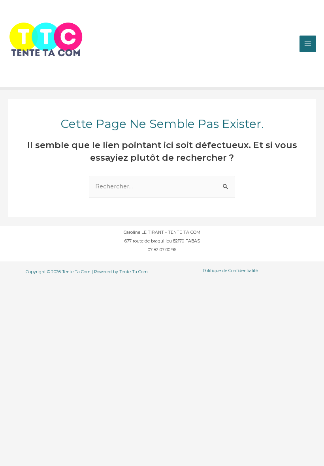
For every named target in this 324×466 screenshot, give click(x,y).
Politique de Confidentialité (230, 270)
